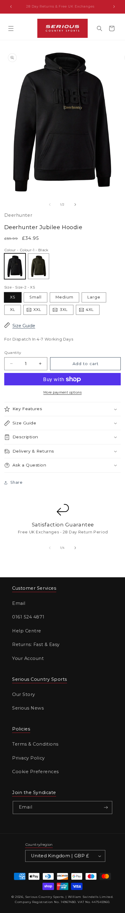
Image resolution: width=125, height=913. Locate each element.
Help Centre (26, 631)
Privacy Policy (28, 758)
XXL (40, 311)
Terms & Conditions (35, 744)
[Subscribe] (106, 807)
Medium (64, 297)
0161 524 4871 (28, 617)
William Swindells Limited (90, 897)
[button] (11, 28)
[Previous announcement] (11, 6)
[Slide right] (75, 204)
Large (93, 297)
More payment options (62, 392)
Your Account (28, 658)
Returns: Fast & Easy (36, 644)
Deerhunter (18, 215)
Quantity (12, 353)
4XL (93, 311)
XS (12, 297)
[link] (62, 525)
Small (35, 297)
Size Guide (23, 325)
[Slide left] (49, 204)
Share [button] (16, 482)
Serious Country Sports (44, 897)
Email (18, 603)
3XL (66, 311)
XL (12, 309)
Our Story (23, 694)
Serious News (28, 708)
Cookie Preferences (35, 771)
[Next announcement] (114, 6)
